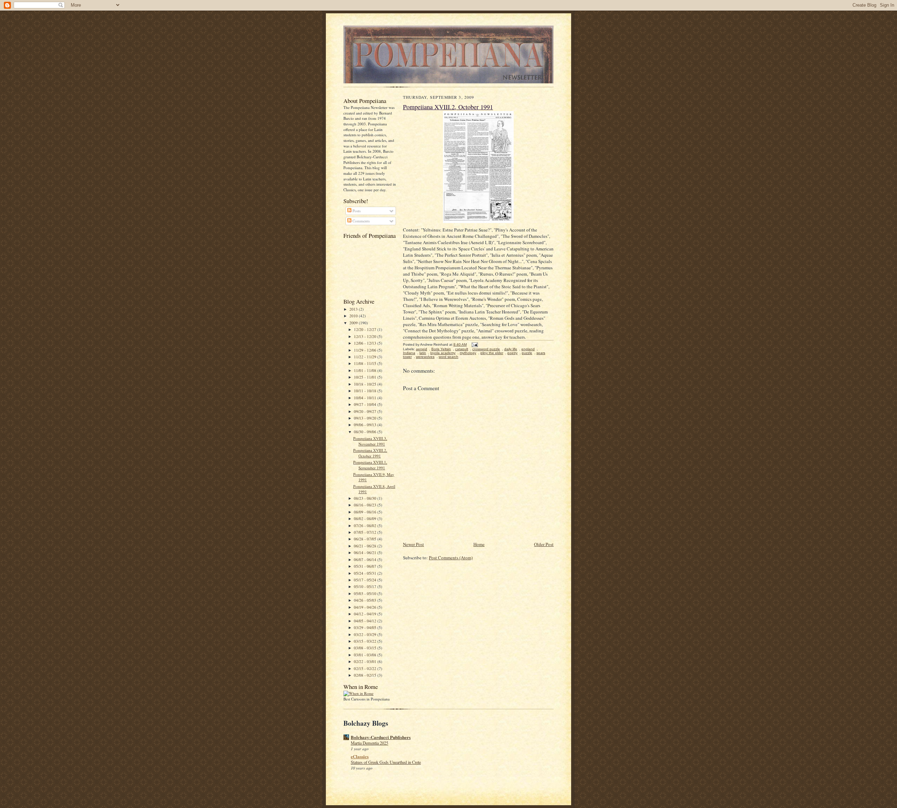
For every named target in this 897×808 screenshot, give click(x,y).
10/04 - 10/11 (365, 397)
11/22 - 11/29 (365, 356)
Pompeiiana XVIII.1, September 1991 (370, 465)
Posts (356, 210)
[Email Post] (474, 344)
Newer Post (413, 544)
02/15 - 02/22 (365, 668)
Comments (360, 220)
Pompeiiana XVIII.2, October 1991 (370, 453)
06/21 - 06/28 (365, 545)
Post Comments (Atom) (451, 557)
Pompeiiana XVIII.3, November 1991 (370, 441)
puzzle (527, 353)
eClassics (360, 756)
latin (422, 353)
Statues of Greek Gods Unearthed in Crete (386, 762)
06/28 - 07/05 (365, 538)
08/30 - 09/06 (365, 431)
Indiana (409, 353)
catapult (461, 349)
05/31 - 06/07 (365, 566)
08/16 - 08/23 (365, 504)
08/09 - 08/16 (365, 512)
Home (479, 544)
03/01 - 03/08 (365, 654)
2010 (354, 315)
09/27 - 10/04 (365, 404)
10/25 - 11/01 (365, 377)
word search (448, 357)
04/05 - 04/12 (365, 620)
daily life (510, 349)
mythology (468, 353)
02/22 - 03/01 (365, 661)
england (528, 349)
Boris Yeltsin (441, 349)
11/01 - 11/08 (365, 370)
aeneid (421, 349)
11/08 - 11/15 (365, 363)
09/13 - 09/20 (365, 418)
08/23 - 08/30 (365, 498)
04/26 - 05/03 (365, 600)
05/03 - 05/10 (365, 593)
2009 (354, 322)
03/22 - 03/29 (365, 634)
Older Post (544, 544)
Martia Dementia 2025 (369, 743)
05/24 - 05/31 (365, 573)
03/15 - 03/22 (365, 641)
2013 (354, 309)
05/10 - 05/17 (365, 586)
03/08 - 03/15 (365, 647)
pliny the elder (491, 353)
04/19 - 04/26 (365, 607)
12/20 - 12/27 (365, 329)
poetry (512, 353)
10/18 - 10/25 (365, 384)
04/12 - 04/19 (365, 613)
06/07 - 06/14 (365, 559)
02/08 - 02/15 (365, 675)
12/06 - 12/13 (365, 343)
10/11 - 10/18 (365, 390)
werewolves (425, 357)
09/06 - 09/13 (365, 424)
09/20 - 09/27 (365, 411)
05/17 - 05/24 (365, 579)
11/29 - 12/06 (365, 350)
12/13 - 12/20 (365, 336)
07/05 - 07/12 (365, 532)
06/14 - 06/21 (365, 552)
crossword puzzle (486, 349)
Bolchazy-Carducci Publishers (381, 737)
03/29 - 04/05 (365, 627)
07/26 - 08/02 (365, 525)
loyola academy (443, 353)
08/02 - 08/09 (365, 518)
